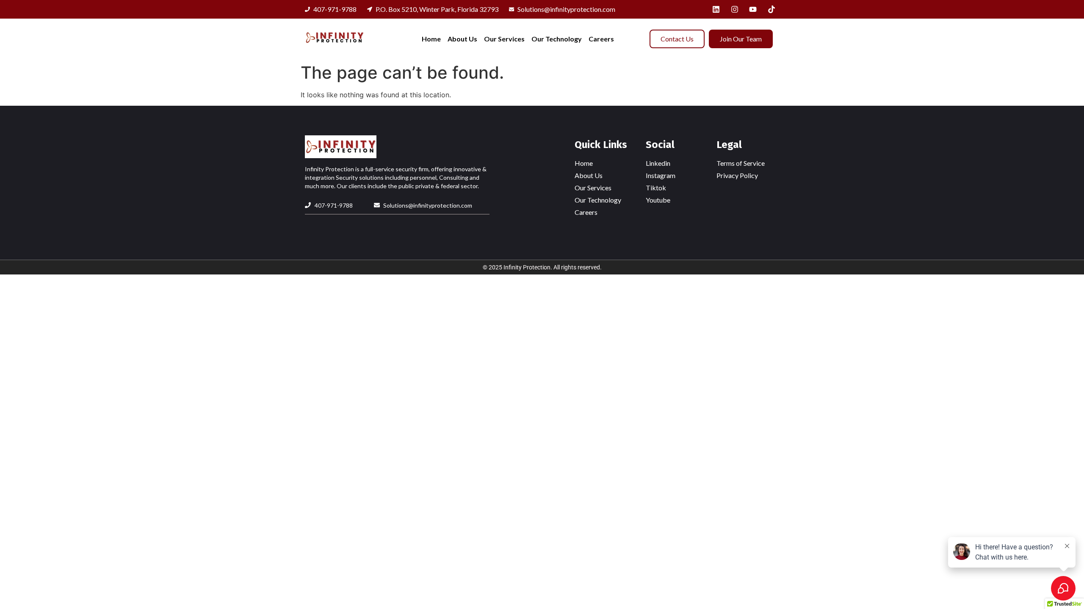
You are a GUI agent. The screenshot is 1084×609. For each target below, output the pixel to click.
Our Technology (556, 39)
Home (431, 39)
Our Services (504, 39)
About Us (462, 39)
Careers (601, 39)
